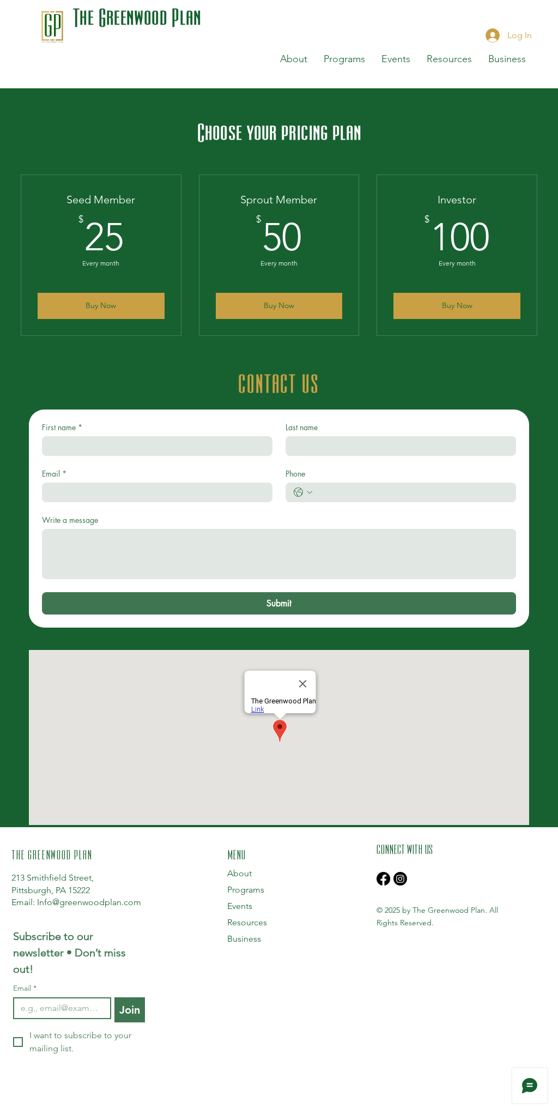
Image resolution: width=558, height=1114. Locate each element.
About (239, 873)
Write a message (70, 520)
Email (54, 473)
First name (62, 427)
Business (244, 939)
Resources (247, 922)
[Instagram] (400, 879)
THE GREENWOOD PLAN (51, 854)
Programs (245, 889)
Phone (295, 473)
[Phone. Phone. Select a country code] (303, 492)
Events (239, 906)
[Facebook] (383, 879)
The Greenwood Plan (137, 16)
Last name (302, 427)
